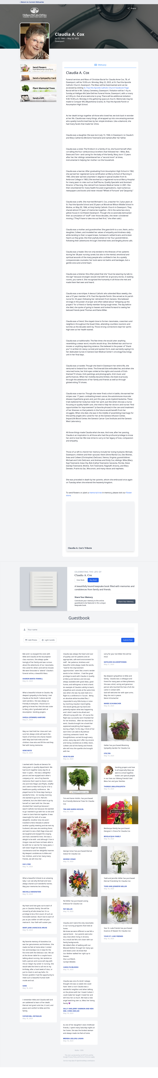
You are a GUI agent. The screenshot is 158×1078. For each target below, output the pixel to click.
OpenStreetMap (81, 1061)
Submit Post (127, 640)
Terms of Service (85, 1057)
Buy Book (93, 580)
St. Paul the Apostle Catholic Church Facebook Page (106, 88)
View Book (80, 580)
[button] (79, 780)
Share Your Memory (125, 601)
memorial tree (95, 492)
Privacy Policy (72, 1057)
